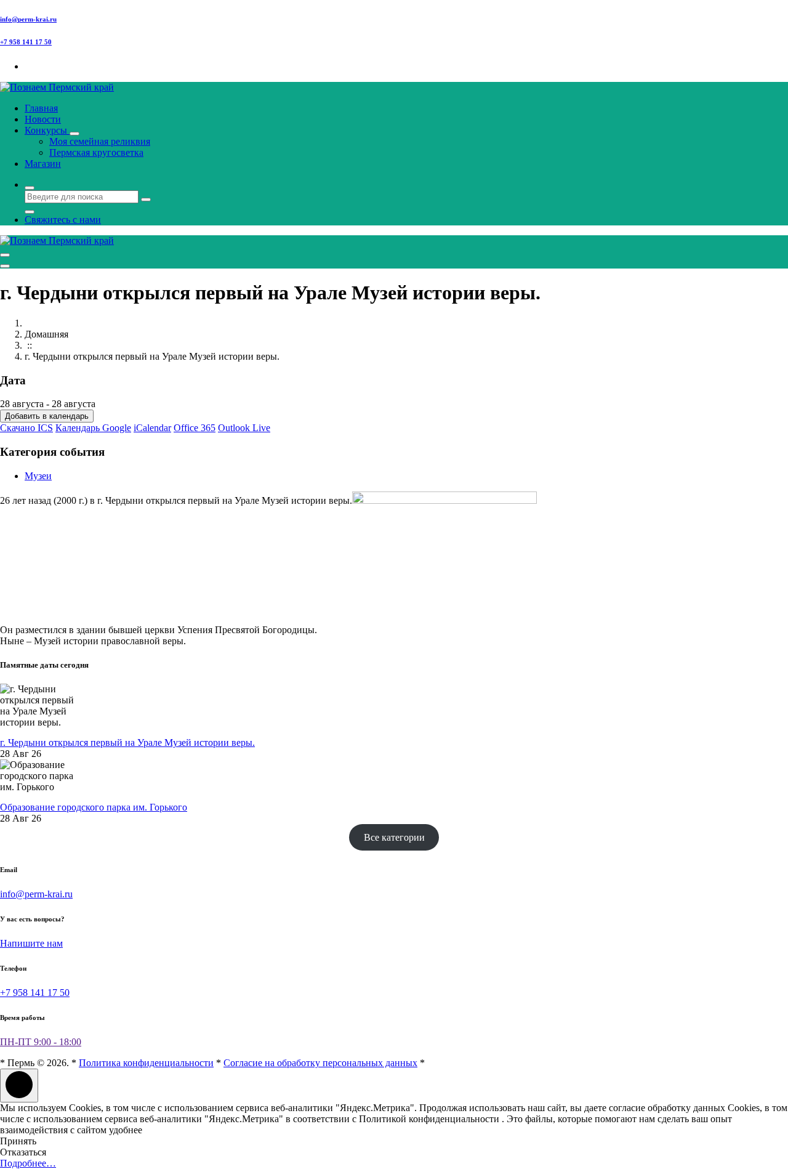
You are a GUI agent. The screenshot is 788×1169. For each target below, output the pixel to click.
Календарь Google (93, 428)
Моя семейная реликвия (99, 141)
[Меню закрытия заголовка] (5, 266)
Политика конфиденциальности (146, 1063)
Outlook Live (244, 428)
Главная (41, 108)
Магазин (43, 163)
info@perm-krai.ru (28, 19)
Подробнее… (28, 1163)
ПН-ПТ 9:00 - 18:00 (40, 1042)
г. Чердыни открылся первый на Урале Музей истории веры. (127, 742)
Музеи (38, 476)
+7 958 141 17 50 (26, 42)
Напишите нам (31, 943)
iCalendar (152, 428)
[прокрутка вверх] (19, 1085)
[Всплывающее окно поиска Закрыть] (29, 212)
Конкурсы (47, 130)
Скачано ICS (26, 428)
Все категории (394, 837)
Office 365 (194, 428)
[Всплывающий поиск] (29, 188)
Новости (43, 119)
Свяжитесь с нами (63, 219)
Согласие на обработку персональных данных (320, 1063)
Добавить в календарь (47, 416)
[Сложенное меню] (5, 255)
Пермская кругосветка (96, 152)
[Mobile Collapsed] (74, 134)
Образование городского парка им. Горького (93, 807)
